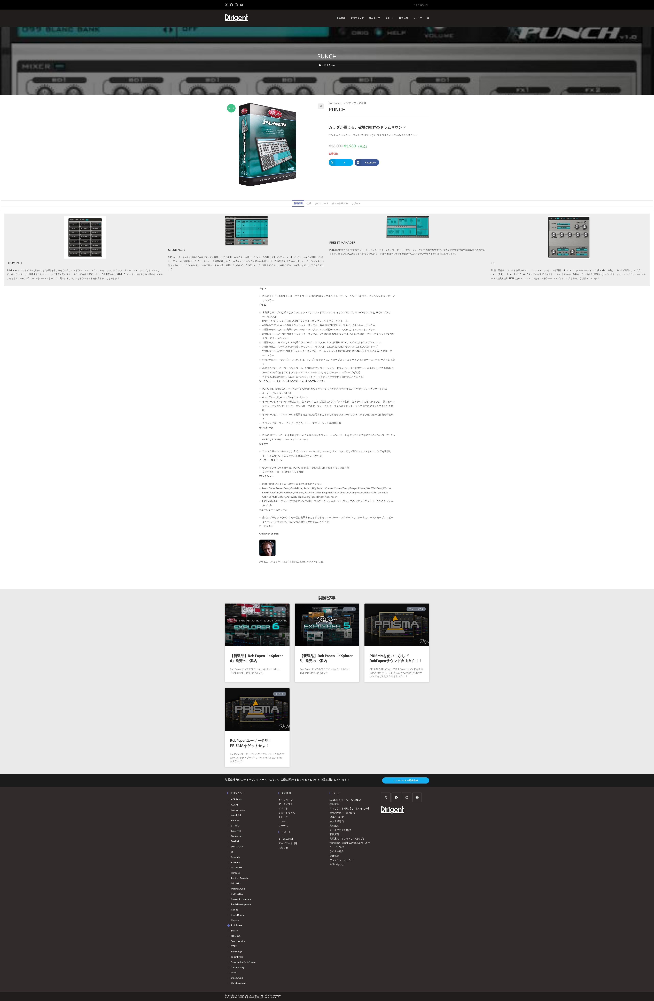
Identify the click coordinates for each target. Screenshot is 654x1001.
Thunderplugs (238, 967)
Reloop (234, 909)
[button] (321, 106)
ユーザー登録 (337, 847)
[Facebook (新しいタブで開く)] (231, 4)
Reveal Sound (238, 915)
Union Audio (237, 977)
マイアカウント (421, 4)
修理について (337, 817)
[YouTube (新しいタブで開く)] (241, 4)
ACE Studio (236, 799)
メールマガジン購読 (340, 829)
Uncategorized (238, 983)
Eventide (235, 857)
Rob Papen (329, 65)
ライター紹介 (337, 851)
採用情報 (334, 804)
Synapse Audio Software (243, 962)
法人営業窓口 (337, 821)
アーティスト (285, 804)
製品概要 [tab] (298, 203)
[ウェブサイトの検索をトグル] (428, 18)
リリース (283, 825)
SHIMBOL (236, 936)
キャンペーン (285, 799)
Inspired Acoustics (240, 878)
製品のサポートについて (343, 812)
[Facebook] (396, 797)
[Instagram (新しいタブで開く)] (236, 4)
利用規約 (334, 825)
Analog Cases (238, 810)
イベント (283, 808)
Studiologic (236, 951)
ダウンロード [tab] (321, 203)
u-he (233, 972)
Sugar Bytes (237, 956)
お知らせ (283, 847)
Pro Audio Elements (241, 899)
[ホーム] (320, 65)
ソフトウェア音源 (356, 102)
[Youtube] (417, 797)
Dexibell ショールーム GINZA (345, 799)
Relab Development (241, 904)
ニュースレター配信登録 (405, 780)
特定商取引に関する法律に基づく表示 (350, 842)
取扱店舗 (334, 834)
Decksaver (236, 836)
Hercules (235, 872)
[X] (386, 797)
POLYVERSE (237, 893)
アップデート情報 (288, 843)
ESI (232, 852)
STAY (233, 946)
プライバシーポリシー (341, 860)
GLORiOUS (236, 867)
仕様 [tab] (309, 203)
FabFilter (235, 862)
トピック (283, 817)
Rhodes (235, 920)
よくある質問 (285, 838)
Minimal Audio (238, 888)
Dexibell (235, 841)
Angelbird (236, 815)
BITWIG (235, 825)
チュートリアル (286, 812)
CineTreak (236, 831)
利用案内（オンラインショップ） (347, 838)
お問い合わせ (337, 864)
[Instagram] (406, 797)
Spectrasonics (238, 941)
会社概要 (334, 855)
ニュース (283, 821)
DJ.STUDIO (237, 846)
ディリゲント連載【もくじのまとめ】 (350, 808)
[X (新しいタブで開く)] (227, 4)
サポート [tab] (356, 203)
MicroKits (236, 883)
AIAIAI (234, 804)
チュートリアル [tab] (340, 203)
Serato (234, 930)
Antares (235, 820)
